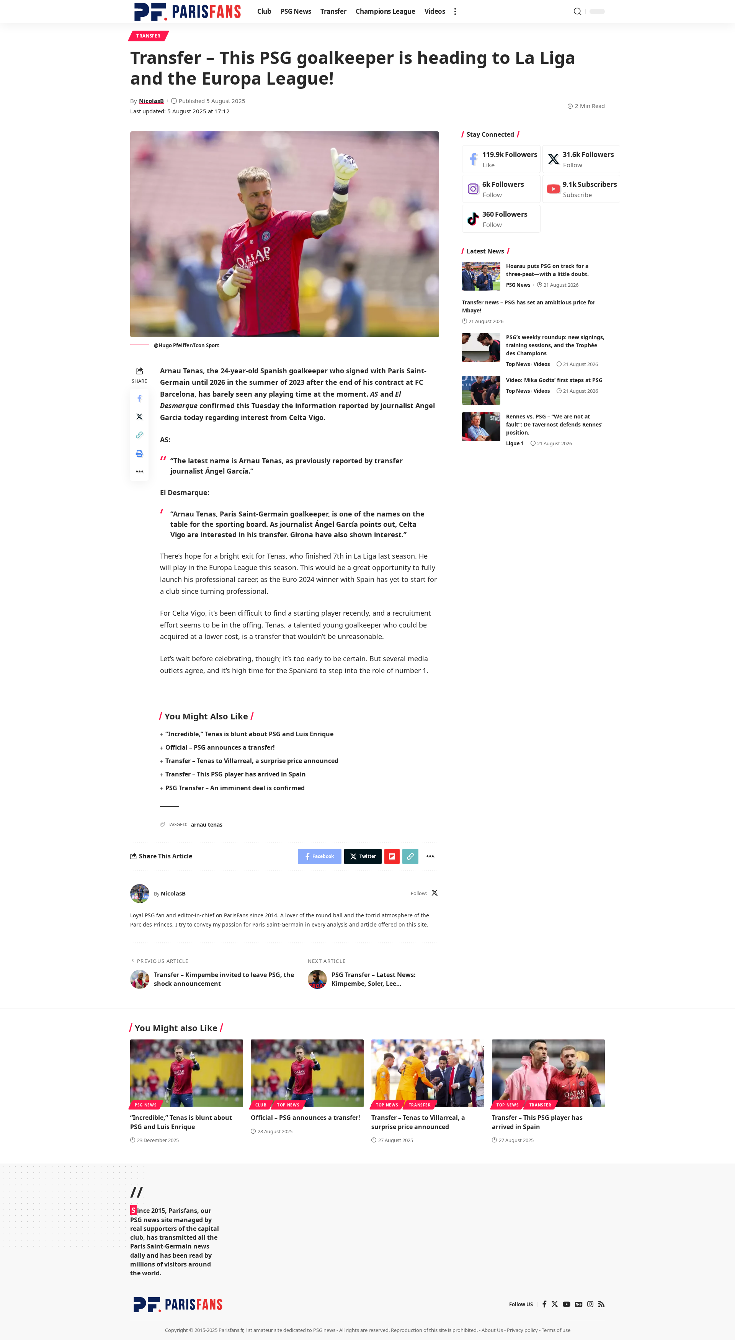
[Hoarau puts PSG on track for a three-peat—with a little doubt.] (481, 276)
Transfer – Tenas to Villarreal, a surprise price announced (252, 761)
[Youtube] (581, 189)
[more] (455, 11)
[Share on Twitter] (139, 416)
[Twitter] (434, 893)
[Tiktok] (501, 219)
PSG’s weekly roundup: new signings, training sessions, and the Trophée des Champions (555, 345)
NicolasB (151, 101)
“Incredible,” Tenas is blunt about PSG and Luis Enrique (249, 734)
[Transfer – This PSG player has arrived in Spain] (548, 1073)
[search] (577, 11)
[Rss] (601, 1304)
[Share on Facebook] (139, 398)
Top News (518, 364)
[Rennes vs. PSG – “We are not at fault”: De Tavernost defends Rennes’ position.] (481, 426)
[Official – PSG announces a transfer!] (307, 1073)
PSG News (518, 284)
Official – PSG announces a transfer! (220, 747)
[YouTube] (566, 1304)
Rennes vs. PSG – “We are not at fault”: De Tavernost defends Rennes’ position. (554, 424)
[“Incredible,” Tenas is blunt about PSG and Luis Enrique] (186, 1073)
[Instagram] (501, 189)
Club (261, 1105)
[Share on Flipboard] (392, 856)
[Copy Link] (139, 434)
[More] (139, 471)
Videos (542, 364)
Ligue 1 (515, 443)
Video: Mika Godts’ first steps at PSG (554, 380)
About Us (492, 1330)
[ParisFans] (187, 11)
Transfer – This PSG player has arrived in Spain (235, 774)
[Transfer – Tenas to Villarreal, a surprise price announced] (427, 1073)
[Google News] (579, 1304)
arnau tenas (206, 824)
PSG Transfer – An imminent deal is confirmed (235, 788)
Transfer (148, 36)
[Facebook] (501, 159)
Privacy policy (522, 1330)
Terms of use (556, 1330)
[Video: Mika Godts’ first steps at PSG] (481, 390)
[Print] (139, 453)
